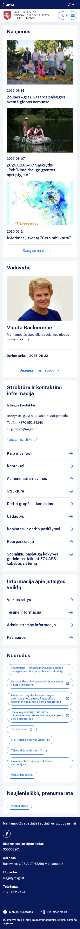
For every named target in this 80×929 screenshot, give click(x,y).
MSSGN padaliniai (22, 774)
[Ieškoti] (62, 15)
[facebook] (7, 834)
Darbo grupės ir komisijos (30, 503)
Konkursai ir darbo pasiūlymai (33, 529)
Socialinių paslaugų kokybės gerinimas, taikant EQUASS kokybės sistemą (32, 559)
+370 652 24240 (15, 892)
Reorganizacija (20, 541)
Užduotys (15, 516)
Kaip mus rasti (20, 453)
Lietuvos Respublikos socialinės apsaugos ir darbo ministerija (37, 683)
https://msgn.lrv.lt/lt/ (22, 440)
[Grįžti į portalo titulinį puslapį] (9, 4)
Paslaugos (16, 637)
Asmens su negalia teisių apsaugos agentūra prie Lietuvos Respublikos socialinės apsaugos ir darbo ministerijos (36, 698)
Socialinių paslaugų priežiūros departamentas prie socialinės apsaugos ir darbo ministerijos (37, 715)
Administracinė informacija (31, 625)
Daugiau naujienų (37, 251)
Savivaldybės (19, 729)
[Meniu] (73, 15)
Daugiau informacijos (36, 370)
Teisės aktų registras (24, 750)
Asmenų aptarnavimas (27, 478)
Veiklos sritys (19, 599)
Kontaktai (15, 466)
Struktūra (15, 491)
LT (69, 4)
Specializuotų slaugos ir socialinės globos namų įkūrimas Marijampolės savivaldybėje (37, 669)
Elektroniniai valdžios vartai (28, 739)
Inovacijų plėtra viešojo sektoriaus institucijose (32, 763)
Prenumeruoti (19, 805)
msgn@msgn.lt (13, 878)
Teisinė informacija (24, 612)
